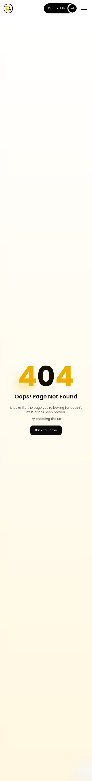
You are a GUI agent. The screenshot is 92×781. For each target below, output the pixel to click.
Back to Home (46, 430)
